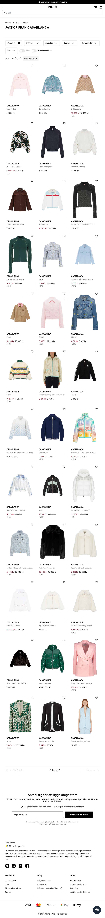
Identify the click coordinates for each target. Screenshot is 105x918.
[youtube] (20, 866)
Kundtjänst (41, 884)
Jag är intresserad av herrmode (71, 807)
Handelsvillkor (75, 880)
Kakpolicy (74, 888)
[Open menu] (4, 7)
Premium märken (45, 51)
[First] (6, 770)
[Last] (98, 770)
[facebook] (27, 866)
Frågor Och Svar (44, 880)
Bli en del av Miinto (13, 888)
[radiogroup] (52, 807)
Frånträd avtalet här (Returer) (49, 888)
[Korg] (101, 7)
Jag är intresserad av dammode (37, 807)
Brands (8, 892)
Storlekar (49, 43)
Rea (27, 51)
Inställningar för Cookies (80, 892)
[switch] (24, 51)
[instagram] (7, 866)
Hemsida (8, 22)
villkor (58, 822)
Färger (67, 43)
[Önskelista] (95, 7)
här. (65, 824)
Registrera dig (79, 814)
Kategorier (11, 43)
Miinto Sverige (15, 846)
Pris (8, 51)
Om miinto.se (10, 880)
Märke (30, 43)
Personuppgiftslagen (78, 884)
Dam (17, 22)
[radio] (22, 807)
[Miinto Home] (52, 7)
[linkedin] (14, 866)
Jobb (7, 884)
